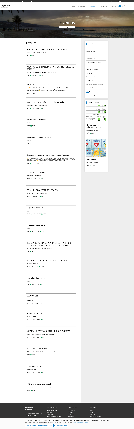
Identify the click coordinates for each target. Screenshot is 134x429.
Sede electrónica (7, 1)
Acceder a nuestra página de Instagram (132, 6)
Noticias (91, 410)
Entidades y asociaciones (95, 416)
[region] (67, 423)
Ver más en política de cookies (80, 422)
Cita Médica (70, 414)
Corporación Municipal (52, 410)
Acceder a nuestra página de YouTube (126, 6)
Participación (103, 6)
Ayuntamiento (81, 6)
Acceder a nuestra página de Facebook (123, 6)
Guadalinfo (17, 1)
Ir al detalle (51, 54)
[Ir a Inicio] (11, 6)
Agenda (91, 412)
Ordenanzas (92, 414)
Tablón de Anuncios (51, 414)
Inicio (62, 27)
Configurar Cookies (31, 425)
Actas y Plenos (50, 412)
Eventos (71, 27)
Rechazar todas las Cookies (45, 425)
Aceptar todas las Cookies (60, 425)
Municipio (92, 6)
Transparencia (36, 1)
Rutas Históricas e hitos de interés (54, 416)
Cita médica (26, 1)
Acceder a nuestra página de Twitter (129, 6)
